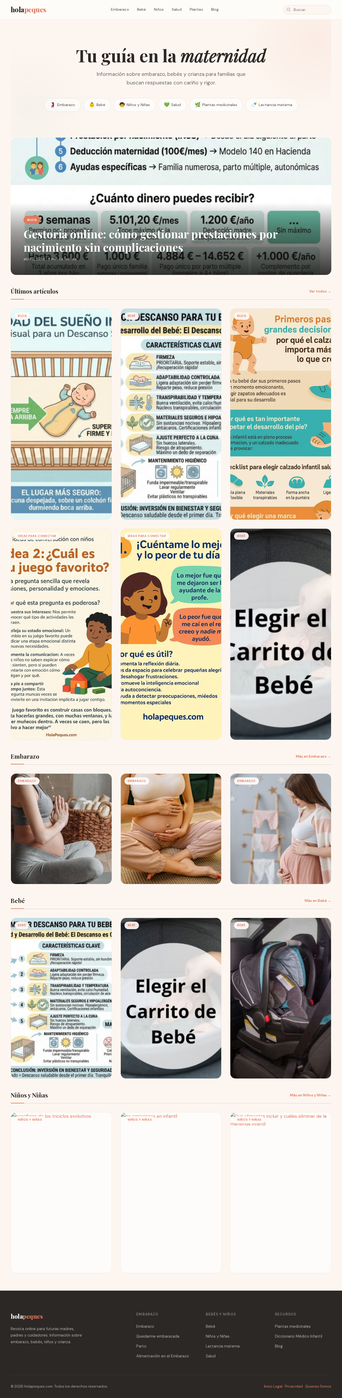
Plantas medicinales (216, 105)
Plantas (196, 9)
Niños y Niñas (134, 105)
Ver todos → (320, 291)
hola (28, 9)
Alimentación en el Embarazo (162, 1356)
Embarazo (120, 9)
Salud (177, 9)
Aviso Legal (273, 1386)
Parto (141, 1346)
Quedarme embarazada (157, 1336)
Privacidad (294, 1386)
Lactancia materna (271, 105)
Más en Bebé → (318, 900)
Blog (215, 9)
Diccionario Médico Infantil (298, 1336)
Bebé (141, 9)
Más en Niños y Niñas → (310, 1095)
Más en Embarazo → (313, 756)
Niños (159, 9)
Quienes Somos (318, 1386)
